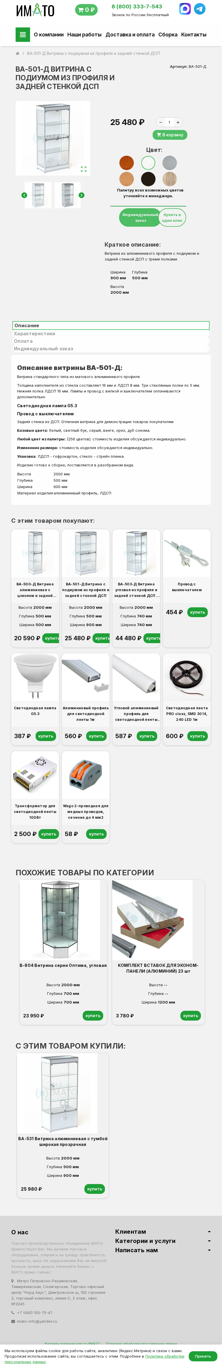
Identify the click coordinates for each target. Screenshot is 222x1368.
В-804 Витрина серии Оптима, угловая (63, 965)
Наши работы (84, 34)
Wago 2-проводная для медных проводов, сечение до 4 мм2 (85, 812)
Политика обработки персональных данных (141, 1344)
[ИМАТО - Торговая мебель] (35, 11)
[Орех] (127, 163)
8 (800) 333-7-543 (137, 6)
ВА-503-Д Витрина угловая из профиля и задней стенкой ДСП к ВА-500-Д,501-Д (136, 590)
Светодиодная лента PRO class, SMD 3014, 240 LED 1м (187, 714)
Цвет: (150, 149)
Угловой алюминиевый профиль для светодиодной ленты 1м (136, 714)
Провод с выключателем (45, 413)
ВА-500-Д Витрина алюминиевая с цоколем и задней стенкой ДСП (35, 590)
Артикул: (179, 66)
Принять (203, 1356)
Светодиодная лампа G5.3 (47, 405)
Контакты (193, 34)
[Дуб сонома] (170, 179)
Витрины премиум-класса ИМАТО (72, 1344)
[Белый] (148, 163)
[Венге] (148, 179)
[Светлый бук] (127, 179)
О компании (49, 34)
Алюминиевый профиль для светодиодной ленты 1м (86, 714)
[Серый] (170, 163)
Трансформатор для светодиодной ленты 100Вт (35, 812)
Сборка (167, 34)
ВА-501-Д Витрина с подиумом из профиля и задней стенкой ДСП (85, 590)
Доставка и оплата (130, 34)
